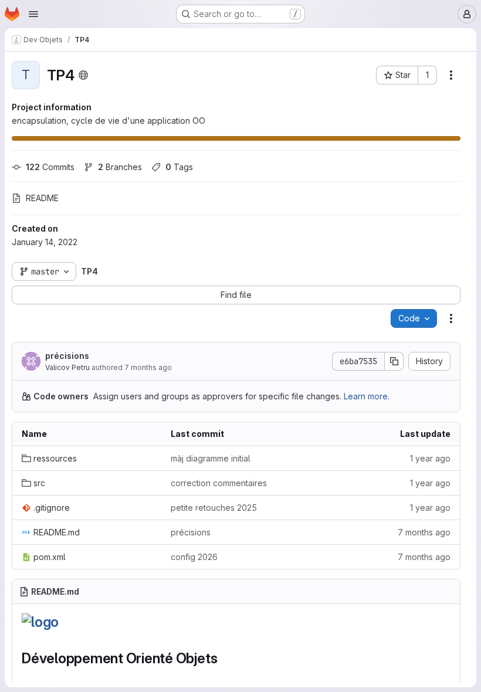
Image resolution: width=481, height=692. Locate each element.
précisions (67, 356)
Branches (120, 167)
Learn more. (366, 396)
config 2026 (194, 557)
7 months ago (148, 367)
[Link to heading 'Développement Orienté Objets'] (224, 658)
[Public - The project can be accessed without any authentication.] (83, 75)
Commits (50, 167)
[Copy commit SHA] (394, 361)
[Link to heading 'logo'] (66, 621)
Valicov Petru (67, 367)
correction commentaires (219, 483)
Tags (179, 167)
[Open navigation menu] (33, 14)
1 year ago (430, 458)
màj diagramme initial (210, 458)
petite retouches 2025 (214, 508)
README (42, 198)
